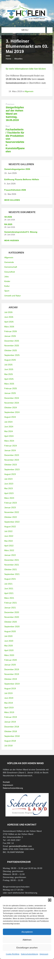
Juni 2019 (8, 698)
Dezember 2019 (11, 669)
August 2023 (10, 474)
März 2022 (9, 550)
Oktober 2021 (10, 569)
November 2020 (11, 617)
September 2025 (12, 355)
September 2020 (12, 626)
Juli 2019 (8, 693)
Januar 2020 (10, 665)
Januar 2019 (10, 722)
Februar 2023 (10, 503)
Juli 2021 (8, 584)
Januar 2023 (10, 507)
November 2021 (11, 565)
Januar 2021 (10, 607)
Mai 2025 (8, 374)
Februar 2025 (10, 388)
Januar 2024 (10, 450)
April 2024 (9, 436)
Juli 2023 (8, 479)
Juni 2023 (8, 484)
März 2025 (9, 384)
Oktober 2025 (10, 350)
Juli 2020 (8, 636)
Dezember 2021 (11, 560)
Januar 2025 (10, 393)
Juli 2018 (8, 745)
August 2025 (10, 360)
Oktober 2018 (10, 731)
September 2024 (12, 412)
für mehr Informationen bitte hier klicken (26, 69)
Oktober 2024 (10, 407)
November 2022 (11, 512)
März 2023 (9, 498)
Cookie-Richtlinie (12, 954)
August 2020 (10, 631)
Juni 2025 (8, 369)
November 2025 (11, 345)
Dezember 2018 (11, 726)
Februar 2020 (10, 660)
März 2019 (9, 712)
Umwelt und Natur (12, 295)
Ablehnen (27, 939)
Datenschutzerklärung (29, 954)
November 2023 (11, 460)
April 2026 (9, 322)
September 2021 (12, 574)
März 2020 (9, 655)
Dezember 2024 (11, 398)
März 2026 (9, 326)
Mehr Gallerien (12, 200)
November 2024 (11, 403)
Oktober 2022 (10, 517)
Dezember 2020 (11, 612)
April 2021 (9, 593)
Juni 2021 (8, 588)
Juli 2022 (8, 531)
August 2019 (10, 688)
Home (8, 59)
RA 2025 (8, 224)
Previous (10, 104)
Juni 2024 (8, 426)
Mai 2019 (8, 703)
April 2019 (9, 707)
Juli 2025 (8, 364)
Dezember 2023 (11, 455)
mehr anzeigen (11, 241)
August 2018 (10, 741)
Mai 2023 (8, 488)
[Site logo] (27, 21)
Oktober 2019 (10, 679)
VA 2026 (8, 217)
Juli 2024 (8, 422)
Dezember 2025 (11, 341)
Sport (6, 291)
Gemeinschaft (10, 267)
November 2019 (11, 674)
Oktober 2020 (10, 622)
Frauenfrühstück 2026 (15, 190)
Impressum (44, 954)
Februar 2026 (10, 331)
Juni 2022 (8, 536)
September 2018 (12, 736)
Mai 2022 (8, 541)
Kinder (7, 281)
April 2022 (9, 545)
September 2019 (12, 684)
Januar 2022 (10, 555)
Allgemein (28, 91)
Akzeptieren (27, 932)
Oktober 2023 (10, 464)
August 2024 (10, 417)
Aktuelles (18, 59)
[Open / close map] (50, 30)
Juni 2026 (8, 317)
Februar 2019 (10, 717)
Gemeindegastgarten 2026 (17, 169)
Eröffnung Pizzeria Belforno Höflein (21, 179)
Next (8, 126)
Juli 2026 (8, 312)
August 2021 (10, 579)
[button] (49, 900)
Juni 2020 (8, 641)
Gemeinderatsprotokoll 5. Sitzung (20, 232)
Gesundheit (9, 272)
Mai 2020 (8, 645)
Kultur (7, 286)
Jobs (6, 276)
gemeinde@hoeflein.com (20, 846)
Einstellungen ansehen (27, 947)
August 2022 (10, 526)
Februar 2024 (10, 446)
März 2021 (9, 598)
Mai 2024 (8, 431)
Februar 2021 (10, 603)
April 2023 (9, 493)
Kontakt (6, 782)
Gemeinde (9, 262)
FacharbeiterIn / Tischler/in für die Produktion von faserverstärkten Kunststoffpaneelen (15, 140)
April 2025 (9, 379)
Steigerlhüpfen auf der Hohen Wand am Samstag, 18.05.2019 (15, 113)
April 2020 (9, 650)
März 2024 (9, 441)
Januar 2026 (10, 336)
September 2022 (12, 522)
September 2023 (12, 469)
